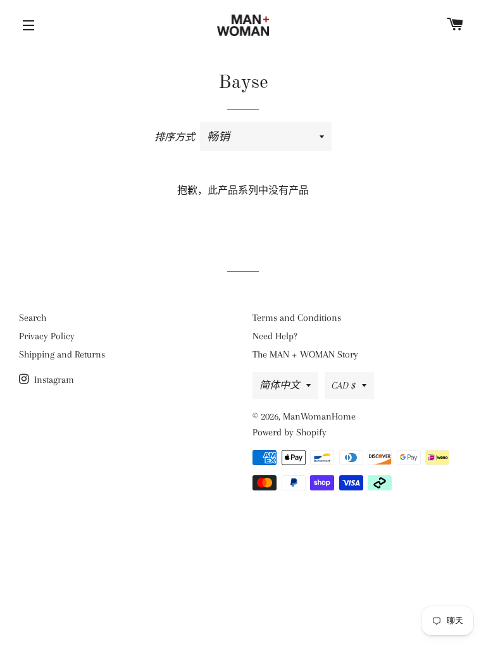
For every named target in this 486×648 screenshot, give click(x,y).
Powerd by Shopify (289, 432)
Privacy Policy (47, 336)
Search (32, 317)
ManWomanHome (319, 416)
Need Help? (274, 336)
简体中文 (279, 385)
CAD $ (344, 385)
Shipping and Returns (62, 354)
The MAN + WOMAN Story (305, 354)
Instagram (53, 379)
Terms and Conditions (296, 317)
